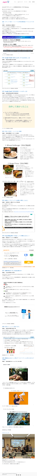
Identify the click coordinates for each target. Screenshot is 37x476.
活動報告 (33, 1)
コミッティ (25, 1)
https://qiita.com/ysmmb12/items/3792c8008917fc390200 (23, 211)
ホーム (15, 1)
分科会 (30, 1)
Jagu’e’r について (20, 1)
